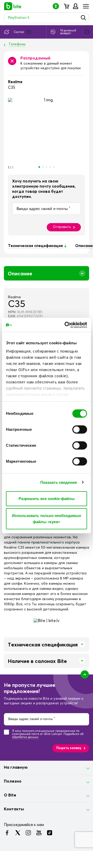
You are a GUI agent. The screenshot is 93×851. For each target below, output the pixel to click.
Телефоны (17, 44)
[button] (58, 6)
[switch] (79, 429)
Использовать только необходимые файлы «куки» (46, 518)
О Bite (10, 795)
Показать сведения (58, 482)
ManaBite (75, 6)
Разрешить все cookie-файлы (47, 498)
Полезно (12, 781)
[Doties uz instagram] (28, 832)
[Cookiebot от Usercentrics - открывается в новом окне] (65, 325)
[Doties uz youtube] (39, 832)
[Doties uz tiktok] (49, 832)
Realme (15, 82)
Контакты (14, 809)
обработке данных (25, 737)
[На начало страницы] (85, 674)
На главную (16, 767)
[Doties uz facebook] (7, 832)
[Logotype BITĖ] (12, 6)
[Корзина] (66, 6)
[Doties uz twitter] (17, 832)
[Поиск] (83, 18)
